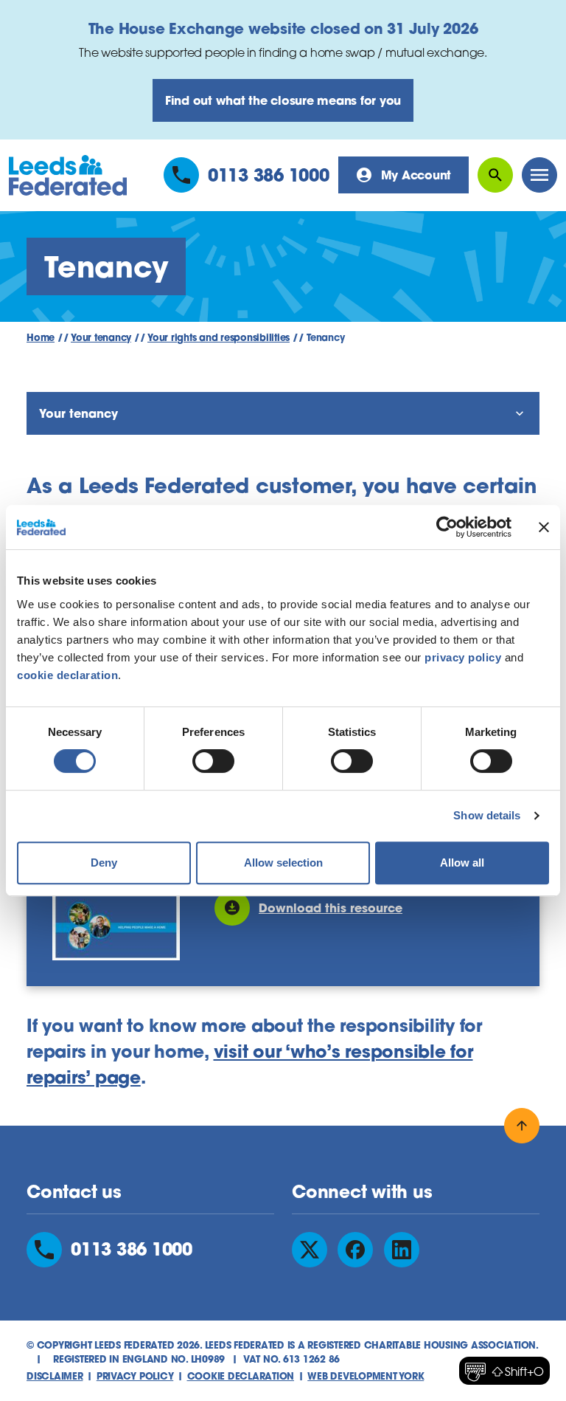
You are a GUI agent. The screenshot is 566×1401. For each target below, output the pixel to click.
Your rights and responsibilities (218, 337)
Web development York (365, 1376)
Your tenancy (101, 337)
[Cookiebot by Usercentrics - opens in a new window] (446, 527)
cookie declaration (67, 675)
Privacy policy (135, 1376)
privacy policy (462, 657)
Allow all (462, 862)
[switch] (213, 761)
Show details (486, 815)
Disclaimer (55, 1376)
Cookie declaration (241, 1376)
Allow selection (283, 862)
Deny (104, 862)
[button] (504, 1370)
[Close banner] (544, 527)
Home (41, 337)
